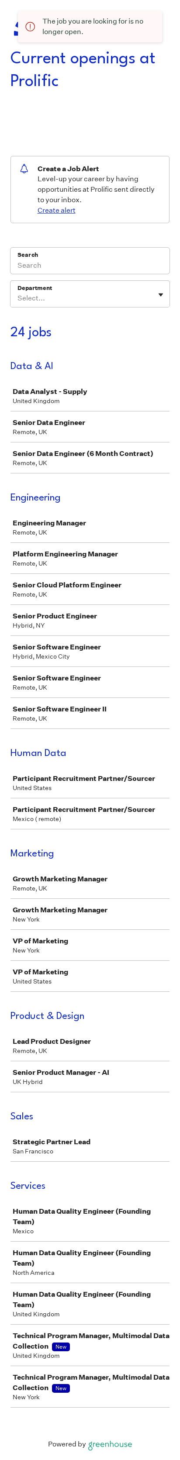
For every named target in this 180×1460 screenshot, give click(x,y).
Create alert (57, 210)
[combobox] (18, 298)
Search (27, 255)
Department (34, 288)
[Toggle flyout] (161, 295)
